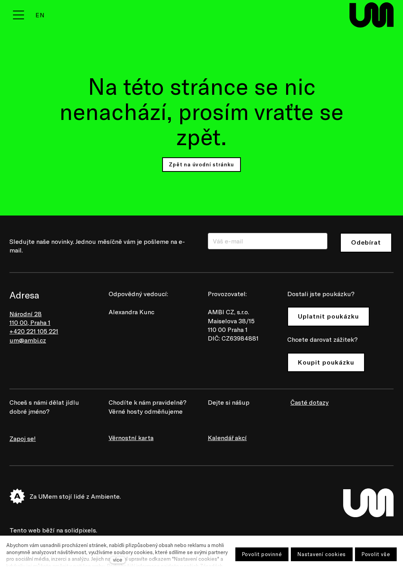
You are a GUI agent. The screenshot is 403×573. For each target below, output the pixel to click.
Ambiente (105, 496)
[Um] (371, 15)
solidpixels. (81, 530)
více (117, 559)
